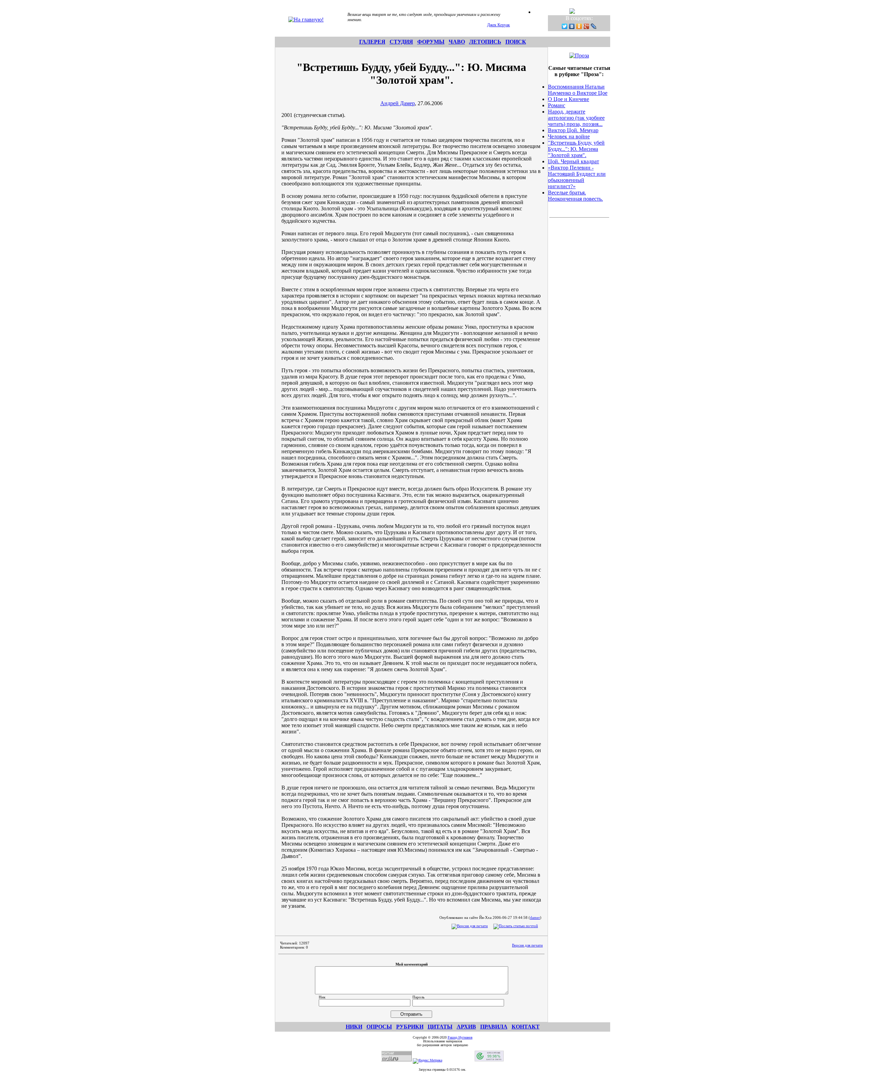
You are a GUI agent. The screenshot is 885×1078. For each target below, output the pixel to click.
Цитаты (440, 1027)
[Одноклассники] (579, 26)
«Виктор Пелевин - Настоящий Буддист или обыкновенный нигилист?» (577, 177)
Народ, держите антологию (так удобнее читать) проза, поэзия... (576, 118)
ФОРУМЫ (431, 42)
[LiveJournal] (593, 26)
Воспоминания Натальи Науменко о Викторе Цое (577, 90)
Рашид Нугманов (460, 1037)
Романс (556, 105)
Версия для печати (527, 945)
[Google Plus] (586, 26)
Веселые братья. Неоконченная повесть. (575, 196)
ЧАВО (457, 42)
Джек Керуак (498, 24)
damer (535, 917)
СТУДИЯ (401, 42)
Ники (354, 1027)
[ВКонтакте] (572, 26)
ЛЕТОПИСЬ (485, 42)
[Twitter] (564, 26)
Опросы (379, 1027)
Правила (493, 1027)
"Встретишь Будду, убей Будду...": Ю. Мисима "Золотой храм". (576, 149)
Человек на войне (569, 136)
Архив (466, 1027)
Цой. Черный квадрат (573, 161)
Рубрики (409, 1027)
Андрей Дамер (397, 103)
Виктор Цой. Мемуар (573, 130)
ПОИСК (515, 42)
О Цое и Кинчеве (568, 99)
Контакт (526, 1027)
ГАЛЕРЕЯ (372, 42)
